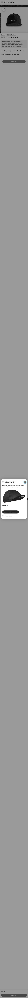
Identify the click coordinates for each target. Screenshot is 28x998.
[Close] (25, 482)
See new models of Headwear (10, 512)
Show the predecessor (7, 516)
